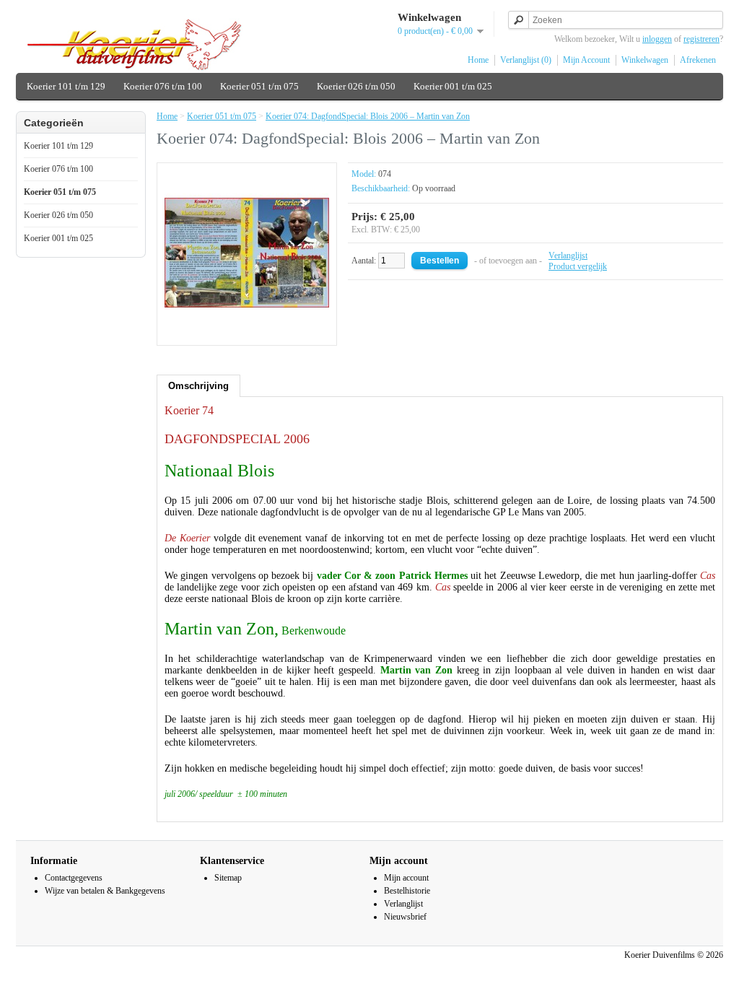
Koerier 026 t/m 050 (356, 86)
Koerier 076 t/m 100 (162, 86)
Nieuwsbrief (405, 917)
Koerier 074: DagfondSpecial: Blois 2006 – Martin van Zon (368, 116)
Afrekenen (698, 60)
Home (478, 60)
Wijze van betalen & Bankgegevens (105, 891)
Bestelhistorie (407, 891)
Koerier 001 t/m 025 (453, 86)
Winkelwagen (644, 60)
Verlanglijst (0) (525, 60)
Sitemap (228, 878)
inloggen (657, 39)
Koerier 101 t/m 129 (66, 86)
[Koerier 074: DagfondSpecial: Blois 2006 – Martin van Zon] (247, 332)
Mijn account (406, 878)
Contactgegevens (73, 878)
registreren (701, 39)
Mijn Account (586, 60)
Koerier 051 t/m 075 (259, 86)
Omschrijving (198, 385)
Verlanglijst (567, 255)
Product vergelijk (577, 266)
